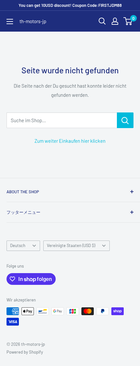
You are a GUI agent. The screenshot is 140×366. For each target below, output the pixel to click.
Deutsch (17, 245)
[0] (128, 21)
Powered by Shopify (25, 352)
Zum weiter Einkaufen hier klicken (70, 141)
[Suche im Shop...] (125, 120)
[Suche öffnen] (102, 21)
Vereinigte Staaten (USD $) (71, 245)
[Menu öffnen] (10, 21)
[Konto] (115, 21)
